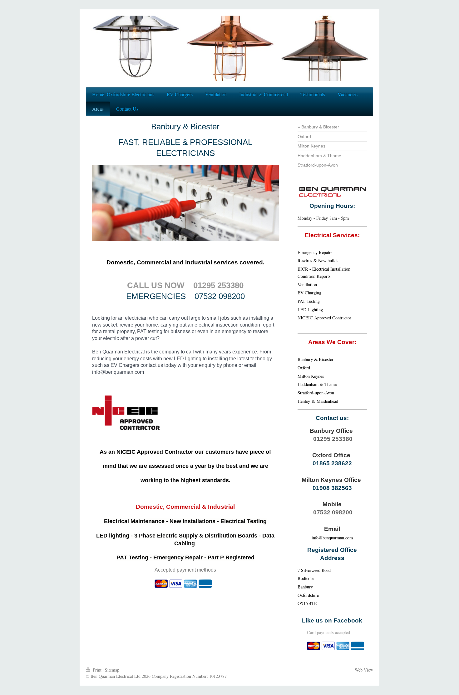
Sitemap (112, 670)
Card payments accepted (328, 632)
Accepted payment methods (185, 569)
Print (97, 670)
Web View (364, 670)
